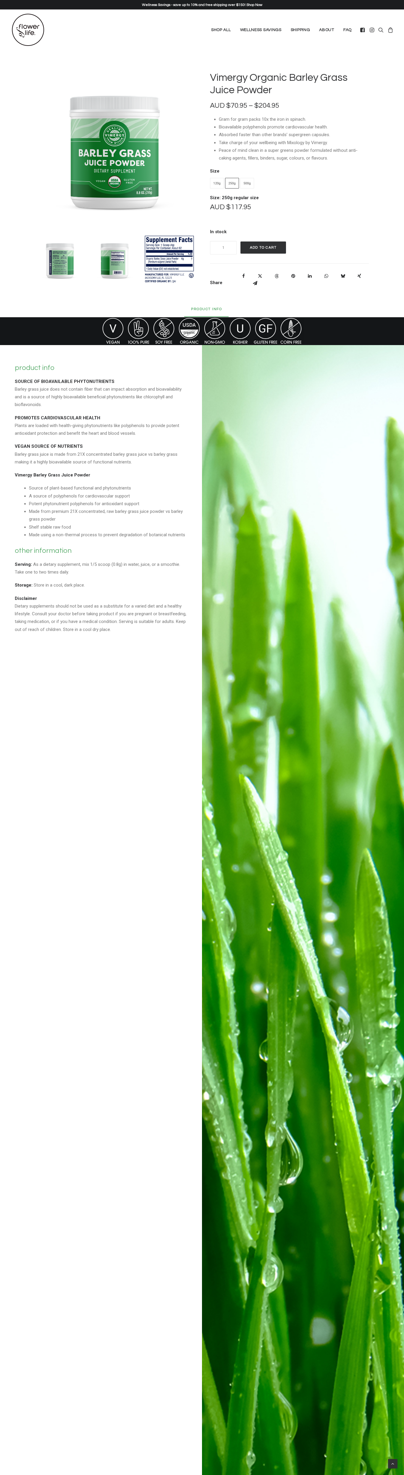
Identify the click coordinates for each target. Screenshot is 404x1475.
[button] (363, 29)
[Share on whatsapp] (326, 276)
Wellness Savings (261, 30)
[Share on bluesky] (342, 276)
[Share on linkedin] (309, 276)
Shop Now (254, 5)
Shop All (221, 30)
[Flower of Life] (28, 30)
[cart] (390, 29)
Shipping (300, 30)
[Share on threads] (276, 276)
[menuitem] (221, 29)
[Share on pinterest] (293, 276)
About (326, 30)
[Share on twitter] (260, 276)
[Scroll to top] (392, 1463)
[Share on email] (254, 283)
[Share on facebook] (243, 276)
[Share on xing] (359, 276)
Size (214, 171)
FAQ (347, 30)
